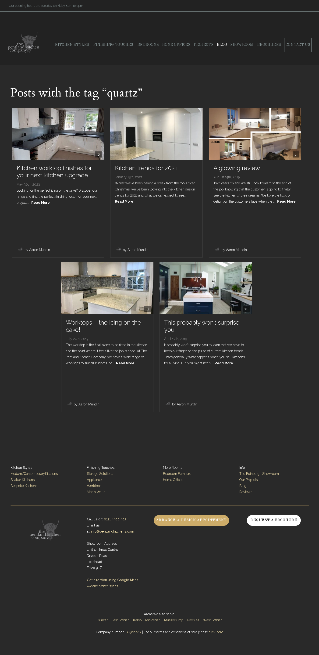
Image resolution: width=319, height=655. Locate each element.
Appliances (95, 480)
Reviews (245, 492)
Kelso (137, 620)
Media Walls (96, 492)
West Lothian (212, 620)
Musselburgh (174, 620)
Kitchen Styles (72, 45)
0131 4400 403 (115, 519)
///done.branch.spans (102, 586)
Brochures (269, 45)
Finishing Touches (113, 45)
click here (216, 632)
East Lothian (120, 620)
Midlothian (152, 620)
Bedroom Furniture (177, 474)
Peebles (193, 620)
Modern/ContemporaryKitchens (34, 474)
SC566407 (133, 632)
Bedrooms (148, 45)
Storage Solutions (100, 474)
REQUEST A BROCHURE (273, 520)
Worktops (94, 486)
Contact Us (298, 45)
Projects (203, 45)
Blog (222, 45)
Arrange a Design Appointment (191, 520)
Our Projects (248, 480)
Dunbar (102, 620)
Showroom (242, 45)
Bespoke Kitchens (24, 486)
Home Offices (176, 45)
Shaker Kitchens (23, 480)
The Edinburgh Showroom (259, 474)
